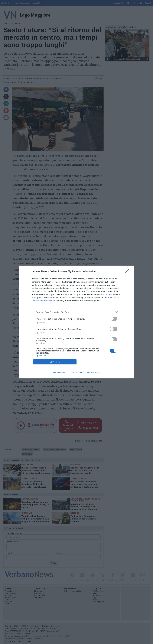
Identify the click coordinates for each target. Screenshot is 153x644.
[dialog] (76, 322)
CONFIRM (55, 362)
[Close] (128, 272)
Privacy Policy (93, 372)
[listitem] (76, 312)
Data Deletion (59, 372)
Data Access (76, 372)
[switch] (113, 319)
